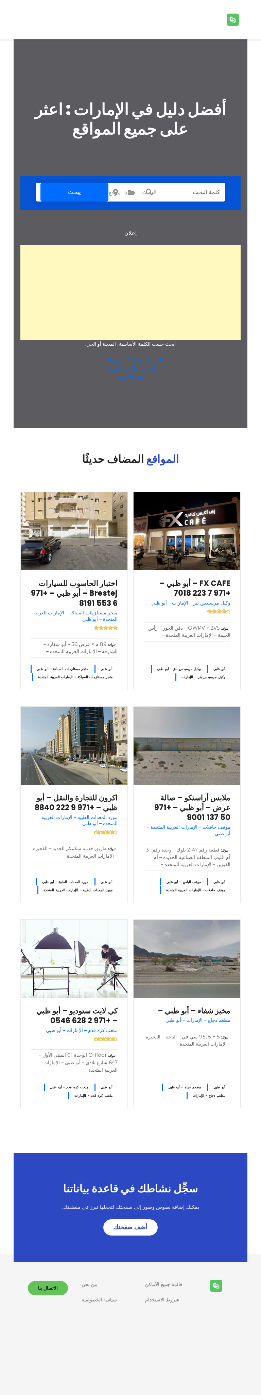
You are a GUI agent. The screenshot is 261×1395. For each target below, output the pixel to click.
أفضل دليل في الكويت (130, 368)
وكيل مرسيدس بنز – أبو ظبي (179, 669)
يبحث (74, 192)
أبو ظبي (219, 669)
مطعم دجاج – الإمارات (209, 1095)
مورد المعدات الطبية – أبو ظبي (65, 882)
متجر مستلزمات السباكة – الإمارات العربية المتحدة (75, 677)
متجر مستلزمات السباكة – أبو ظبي (62, 669)
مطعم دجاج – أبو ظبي (184, 1087)
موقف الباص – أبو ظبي (184, 882)
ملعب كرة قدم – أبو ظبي (69, 1087)
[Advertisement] (130, 292)
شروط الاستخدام (162, 1300)
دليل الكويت (130, 377)
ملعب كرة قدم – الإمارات (93, 1095)
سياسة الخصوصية (99, 1300)
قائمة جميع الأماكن (163, 1284)
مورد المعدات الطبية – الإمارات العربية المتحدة (78, 890)
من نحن (90, 1284)
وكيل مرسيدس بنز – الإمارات (203, 677)
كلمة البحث (149, 192)
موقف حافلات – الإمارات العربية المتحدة (195, 890)
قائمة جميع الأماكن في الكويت (130, 360)
